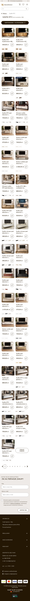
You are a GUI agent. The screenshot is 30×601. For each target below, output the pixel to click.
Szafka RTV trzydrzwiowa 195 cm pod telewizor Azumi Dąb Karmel (7, 40)
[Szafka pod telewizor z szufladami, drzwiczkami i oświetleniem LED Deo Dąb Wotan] (8, 57)
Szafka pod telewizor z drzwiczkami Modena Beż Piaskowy (19, 256)
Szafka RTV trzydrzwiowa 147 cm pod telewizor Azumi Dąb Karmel (21, 40)
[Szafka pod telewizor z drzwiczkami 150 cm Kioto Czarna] (8, 346)
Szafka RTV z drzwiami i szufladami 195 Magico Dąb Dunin (7, 89)
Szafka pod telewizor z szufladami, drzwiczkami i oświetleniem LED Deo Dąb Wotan (7, 65)
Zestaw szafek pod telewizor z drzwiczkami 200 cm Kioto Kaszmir (22, 138)
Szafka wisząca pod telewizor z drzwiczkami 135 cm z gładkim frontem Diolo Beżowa (22, 232)
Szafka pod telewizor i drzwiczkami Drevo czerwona (7, 281)
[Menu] (27, 4)
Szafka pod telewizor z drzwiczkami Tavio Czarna (7, 378)
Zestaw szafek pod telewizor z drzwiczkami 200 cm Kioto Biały (8, 330)
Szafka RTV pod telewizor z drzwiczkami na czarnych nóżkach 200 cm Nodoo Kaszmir (7, 114)
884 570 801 (7, 558)
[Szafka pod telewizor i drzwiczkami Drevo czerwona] (8, 273)
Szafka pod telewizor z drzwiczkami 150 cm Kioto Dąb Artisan (22, 354)
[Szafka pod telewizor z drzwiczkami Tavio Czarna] (8, 371)
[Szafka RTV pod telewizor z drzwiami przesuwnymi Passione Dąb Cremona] (8, 204)
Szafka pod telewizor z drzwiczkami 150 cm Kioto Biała (8, 162)
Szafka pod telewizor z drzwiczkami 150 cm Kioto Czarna (8, 354)
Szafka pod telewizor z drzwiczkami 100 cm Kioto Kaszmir (8, 138)
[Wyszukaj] (26, 8)
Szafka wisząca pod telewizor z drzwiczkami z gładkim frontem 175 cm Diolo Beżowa (8, 256)
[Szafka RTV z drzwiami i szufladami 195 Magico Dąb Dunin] (8, 82)
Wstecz (5, 13)
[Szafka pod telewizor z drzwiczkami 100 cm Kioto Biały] (22, 298)
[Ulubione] (23, 4)
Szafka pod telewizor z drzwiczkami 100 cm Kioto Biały (22, 305)
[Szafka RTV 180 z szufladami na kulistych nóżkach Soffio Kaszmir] (22, 179)
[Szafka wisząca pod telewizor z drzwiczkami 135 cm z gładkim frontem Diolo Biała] (8, 224)
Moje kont (5, 546)
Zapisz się (23, 510)
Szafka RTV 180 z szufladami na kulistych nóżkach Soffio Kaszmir (21, 187)
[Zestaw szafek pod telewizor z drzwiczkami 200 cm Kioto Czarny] (22, 322)
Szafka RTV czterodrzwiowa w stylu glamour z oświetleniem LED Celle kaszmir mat (21, 403)
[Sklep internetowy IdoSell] (15, 596)
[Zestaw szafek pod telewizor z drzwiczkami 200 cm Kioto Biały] (8, 322)
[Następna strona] (27, 466)
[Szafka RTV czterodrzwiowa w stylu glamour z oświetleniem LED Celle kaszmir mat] (22, 395)
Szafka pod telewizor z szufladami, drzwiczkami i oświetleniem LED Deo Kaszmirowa (21, 89)
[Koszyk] (20, 4)
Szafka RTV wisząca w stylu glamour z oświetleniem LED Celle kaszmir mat (21, 427)
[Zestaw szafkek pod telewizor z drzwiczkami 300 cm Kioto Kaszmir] (22, 155)
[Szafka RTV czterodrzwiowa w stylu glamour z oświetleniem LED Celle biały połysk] (8, 395)
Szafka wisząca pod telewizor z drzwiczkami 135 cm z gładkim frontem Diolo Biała (8, 232)
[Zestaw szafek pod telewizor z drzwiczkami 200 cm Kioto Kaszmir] (22, 130)
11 (25, 466)
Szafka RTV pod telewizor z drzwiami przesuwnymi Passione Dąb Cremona (7, 211)
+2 (27, 122)
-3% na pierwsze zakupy (12, 479)
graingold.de (16, 591)
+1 (13, 240)
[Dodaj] (12, 45)
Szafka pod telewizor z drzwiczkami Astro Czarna (21, 211)
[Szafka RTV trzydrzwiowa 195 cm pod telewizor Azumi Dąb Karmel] (8, 33)
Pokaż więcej (22, 450)
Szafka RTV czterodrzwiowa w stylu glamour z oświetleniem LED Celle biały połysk (7, 403)
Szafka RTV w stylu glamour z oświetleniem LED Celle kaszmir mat (21, 378)
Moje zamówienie (7, 540)
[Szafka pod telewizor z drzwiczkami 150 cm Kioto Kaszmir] (22, 57)
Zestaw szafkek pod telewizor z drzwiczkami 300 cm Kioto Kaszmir (22, 162)
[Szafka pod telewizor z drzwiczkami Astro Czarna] (22, 204)
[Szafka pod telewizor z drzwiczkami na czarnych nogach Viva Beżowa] (8, 298)
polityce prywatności (15, 503)
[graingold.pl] (6, 5)
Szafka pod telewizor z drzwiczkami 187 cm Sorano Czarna (22, 281)
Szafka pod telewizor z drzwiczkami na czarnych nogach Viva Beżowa (7, 305)
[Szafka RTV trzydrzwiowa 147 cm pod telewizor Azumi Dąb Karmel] (22, 33)
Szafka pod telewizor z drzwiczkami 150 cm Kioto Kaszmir (22, 65)
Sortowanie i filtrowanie (14, 23)
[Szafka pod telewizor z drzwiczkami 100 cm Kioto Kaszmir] (8, 130)
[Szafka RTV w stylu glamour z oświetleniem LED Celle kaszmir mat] (22, 371)
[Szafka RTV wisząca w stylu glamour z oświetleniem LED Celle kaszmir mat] (22, 420)
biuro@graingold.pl (10, 561)
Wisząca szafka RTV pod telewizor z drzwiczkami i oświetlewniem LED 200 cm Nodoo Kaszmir (22, 114)
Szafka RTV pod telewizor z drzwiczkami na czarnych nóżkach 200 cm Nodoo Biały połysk (8, 427)
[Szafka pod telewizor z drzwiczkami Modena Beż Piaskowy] (22, 249)
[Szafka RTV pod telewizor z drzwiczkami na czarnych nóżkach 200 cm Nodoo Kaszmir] (8, 106)
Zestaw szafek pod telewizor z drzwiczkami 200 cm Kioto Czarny (22, 330)
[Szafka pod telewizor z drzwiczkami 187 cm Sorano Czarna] (22, 273)
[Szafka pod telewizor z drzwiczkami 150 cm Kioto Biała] (8, 155)
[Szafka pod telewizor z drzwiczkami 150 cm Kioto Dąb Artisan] (22, 346)
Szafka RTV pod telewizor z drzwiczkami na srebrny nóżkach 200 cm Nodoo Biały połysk (8, 452)
